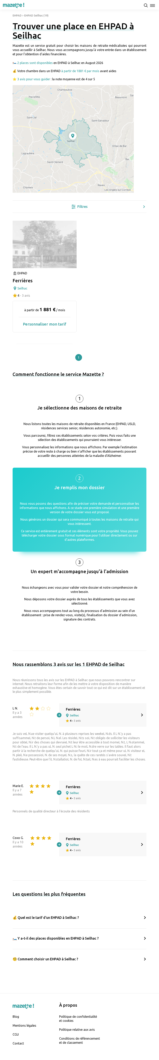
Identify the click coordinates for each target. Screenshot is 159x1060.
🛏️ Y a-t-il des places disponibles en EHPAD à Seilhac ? (56, 938)
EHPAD (17, 15)
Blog (16, 1016)
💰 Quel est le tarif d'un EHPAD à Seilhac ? (46, 917)
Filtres (82, 206)
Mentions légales (24, 1025)
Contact (18, 1043)
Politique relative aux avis (77, 1029)
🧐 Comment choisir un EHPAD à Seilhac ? (45, 959)
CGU (16, 1034)
